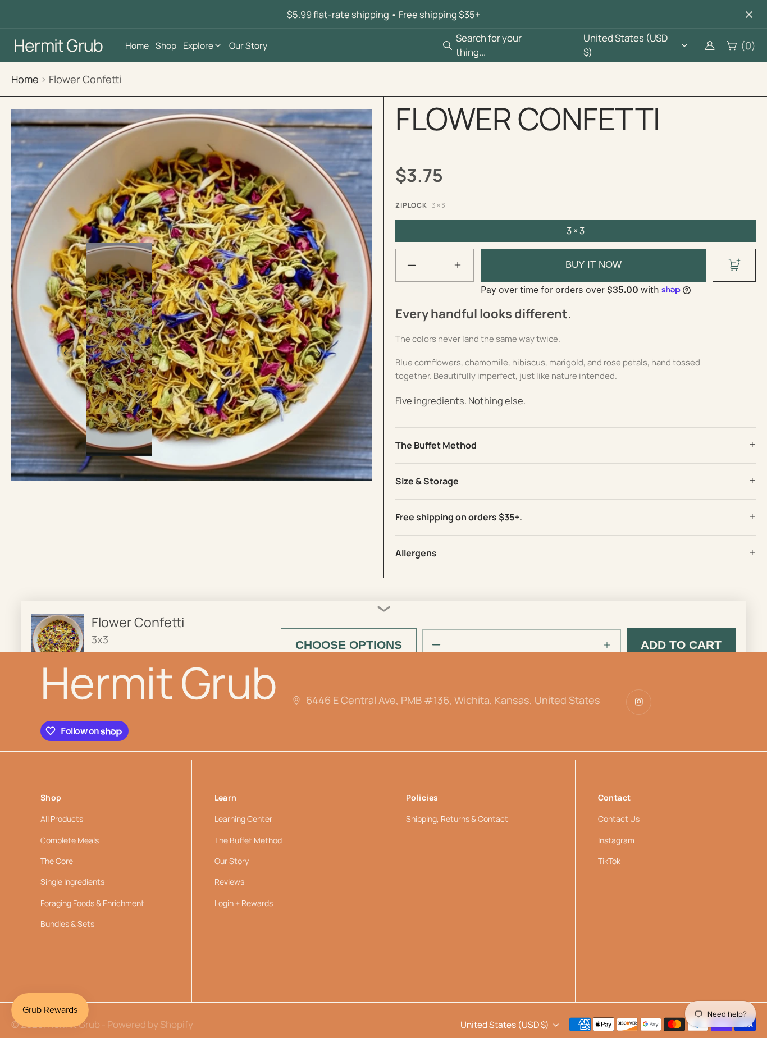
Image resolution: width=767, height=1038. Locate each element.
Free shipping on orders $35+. (458, 517)
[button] (501, 45)
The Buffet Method (436, 445)
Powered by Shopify (150, 1024)
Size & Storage (427, 481)
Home (25, 79)
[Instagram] (638, 702)
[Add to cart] (734, 265)
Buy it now (593, 264)
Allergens (416, 553)
